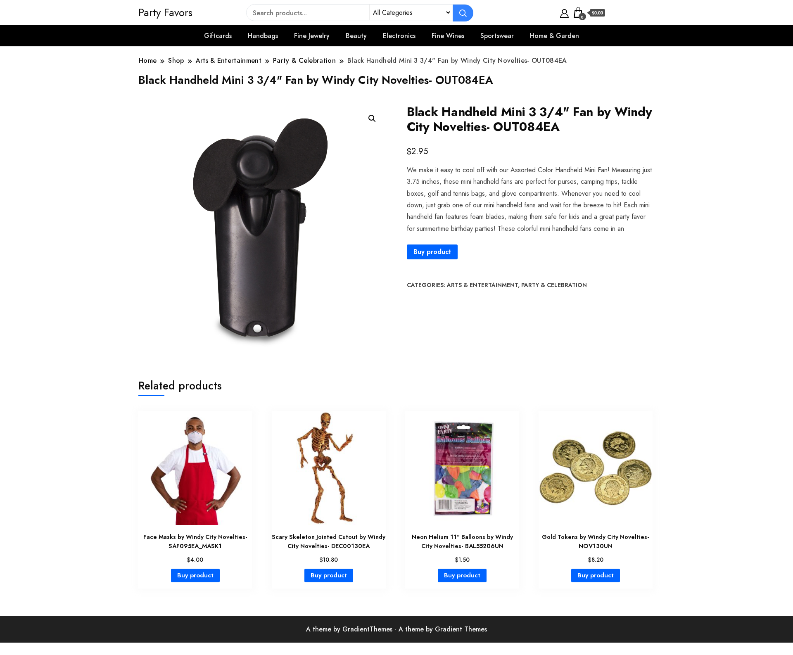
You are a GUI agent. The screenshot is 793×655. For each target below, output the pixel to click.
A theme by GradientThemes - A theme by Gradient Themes (396, 629)
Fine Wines (448, 35)
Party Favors (165, 12)
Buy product (432, 251)
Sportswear (497, 35)
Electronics (399, 35)
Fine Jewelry (312, 35)
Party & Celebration (554, 285)
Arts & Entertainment (482, 285)
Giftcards (218, 35)
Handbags (263, 35)
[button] (372, 118)
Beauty (356, 35)
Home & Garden (554, 35)
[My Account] (564, 12)
